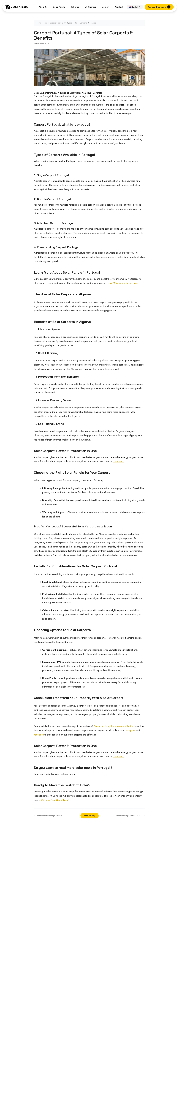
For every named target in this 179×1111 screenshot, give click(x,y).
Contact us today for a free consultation (113, 726)
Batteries (74, 6)
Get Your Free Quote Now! (55, 800)
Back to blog (90, 815)
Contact (119, 6)
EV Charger (90, 6)
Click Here (118, 461)
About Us (43, 6)
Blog (45, 23)
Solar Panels (59, 6)
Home (38, 23)
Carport (105, 6)
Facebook (39, 734)
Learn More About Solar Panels (122, 283)
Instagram (130, 730)
